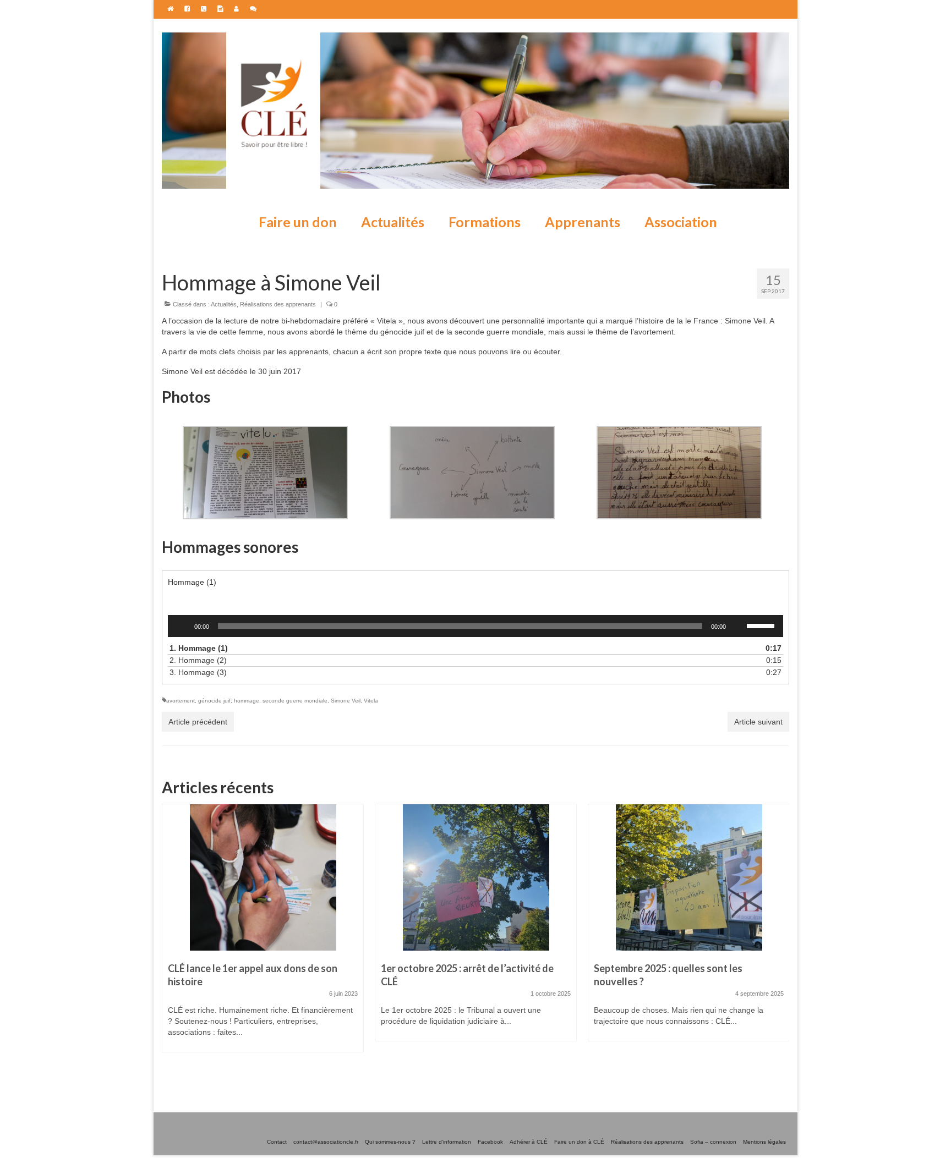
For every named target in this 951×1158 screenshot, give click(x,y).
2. (464, 660)
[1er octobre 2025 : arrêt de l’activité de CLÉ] (475, 877)
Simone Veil (345, 701)
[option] (262, 933)
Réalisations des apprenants (278, 304)
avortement (180, 701)
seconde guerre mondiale (295, 701)
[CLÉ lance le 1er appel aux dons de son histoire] (262, 877)
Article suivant (758, 721)
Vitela (371, 701)
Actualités (224, 304)
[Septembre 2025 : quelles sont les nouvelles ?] (688, 877)
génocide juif (214, 701)
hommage (246, 701)
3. (464, 672)
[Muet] (738, 626)
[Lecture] (182, 626)
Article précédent (197, 721)
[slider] (762, 625)
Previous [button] (171, 937)
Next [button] (779, 937)
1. (464, 648)
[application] (475, 626)
